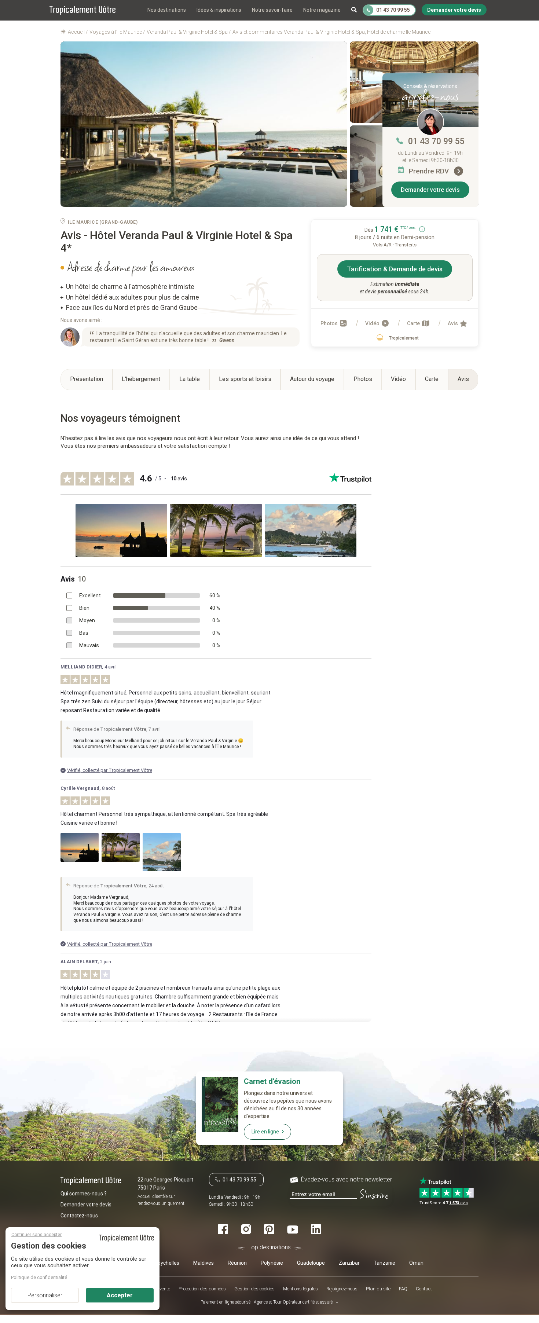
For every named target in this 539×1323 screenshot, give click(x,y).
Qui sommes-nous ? (83, 1194)
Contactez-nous (79, 1216)
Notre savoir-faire (272, 10)
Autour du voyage (312, 378)
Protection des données (202, 1289)
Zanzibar (349, 1263)
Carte (414, 323)
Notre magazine (322, 10)
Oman (416, 1263)
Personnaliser (44, 1295)
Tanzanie (384, 1263)
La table (189, 378)
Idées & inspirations (219, 10)
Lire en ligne (265, 1132)
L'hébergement (141, 378)
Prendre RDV (430, 171)
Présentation (86, 378)
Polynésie (272, 1263)
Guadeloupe (311, 1263)
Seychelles (166, 1263)
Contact (424, 1289)
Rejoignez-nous (342, 1289)
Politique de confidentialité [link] (39, 1277)
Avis (453, 323)
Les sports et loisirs (245, 378)
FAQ (403, 1289)
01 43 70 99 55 (436, 141)
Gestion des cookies (254, 1289)
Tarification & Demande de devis (395, 269)
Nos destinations (166, 10)
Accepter (120, 1295)
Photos (329, 323)
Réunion (237, 1263)
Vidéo (373, 323)
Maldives (203, 1263)
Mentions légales (300, 1289)
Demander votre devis (430, 189)
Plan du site (378, 1289)
